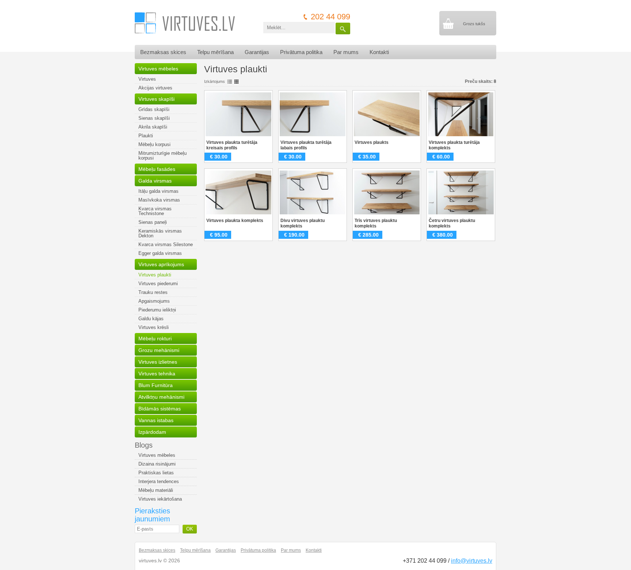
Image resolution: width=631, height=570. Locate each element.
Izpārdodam (152, 432)
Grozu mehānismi (158, 350)
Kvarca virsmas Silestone (165, 244)
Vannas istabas (155, 420)
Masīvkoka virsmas (159, 200)
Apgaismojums (154, 301)
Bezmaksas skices (163, 52)
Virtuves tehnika (156, 373)
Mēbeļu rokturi (155, 338)
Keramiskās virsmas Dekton (160, 233)
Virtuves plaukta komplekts (234, 220)
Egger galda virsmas (160, 253)
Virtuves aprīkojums (161, 264)
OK (189, 529)
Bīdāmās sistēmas (159, 409)
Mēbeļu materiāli (155, 490)
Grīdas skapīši (153, 109)
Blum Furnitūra (155, 385)
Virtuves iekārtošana (160, 499)
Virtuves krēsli (153, 327)
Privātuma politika (301, 52)
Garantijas (257, 52)
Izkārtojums (214, 81)
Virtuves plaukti (154, 275)
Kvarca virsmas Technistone (155, 211)
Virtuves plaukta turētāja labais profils (306, 145)
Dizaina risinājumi (157, 464)
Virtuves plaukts (372, 142)
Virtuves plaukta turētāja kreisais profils (231, 145)
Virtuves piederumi (158, 283)
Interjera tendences (158, 481)
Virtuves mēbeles (158, 69)
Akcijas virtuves (155, 88)
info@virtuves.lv (471, 561)
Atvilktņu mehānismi (161, 397)
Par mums (346, 52)
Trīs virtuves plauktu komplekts (376, 223)
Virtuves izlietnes (157, 362)
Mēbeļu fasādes (156, 169)
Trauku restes (153, 292)
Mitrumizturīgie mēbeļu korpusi (162, 155)
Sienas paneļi (152, 222)
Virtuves (147, 79)
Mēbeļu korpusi (154, 144)
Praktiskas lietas (156, 472)
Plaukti (145, 135)
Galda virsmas (155, 181)
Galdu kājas (151, 318)
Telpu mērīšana (215, 52)
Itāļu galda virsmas (158, 191)
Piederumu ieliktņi (157, 310)
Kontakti (379, 52)
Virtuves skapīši (156, 99)
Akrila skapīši (152, 127)
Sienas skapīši (154, 118)
